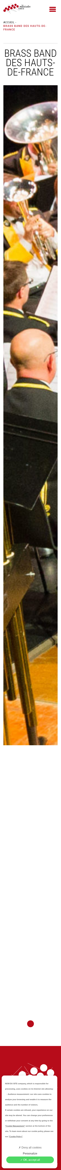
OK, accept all (31, 1159)
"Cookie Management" (15, 1126)
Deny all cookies (31, 1147)
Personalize (30, 1153)
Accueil (9, 22)
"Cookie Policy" (16, 1136)
